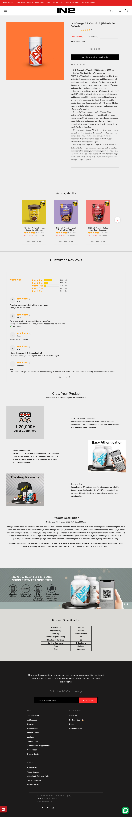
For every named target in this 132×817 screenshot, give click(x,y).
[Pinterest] (84, 64)
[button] (86, 30)
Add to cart (34, 242)
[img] (23, 298)
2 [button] (63, 377)
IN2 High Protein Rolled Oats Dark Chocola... (98, 229)
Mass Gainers (33, 732)
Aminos (30, 736)
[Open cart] (126, 10)
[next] (117, 220)
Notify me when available (95, 57)
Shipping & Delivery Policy (38, 775)
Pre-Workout (32, 728)
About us (73, 715)
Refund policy (33, 784)
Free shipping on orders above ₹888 (17, 2)
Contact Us (32, 767)
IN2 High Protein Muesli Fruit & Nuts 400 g (66, 229)
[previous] (14, 220)
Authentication (75, 728)
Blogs (71, 723)
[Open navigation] (5, 11)
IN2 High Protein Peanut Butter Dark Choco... (33, 229)
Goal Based (32, 749)
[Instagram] (53, 806)
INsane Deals (33, 753)
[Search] (120, 10)
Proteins (30, 723)
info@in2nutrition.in (50, 798)
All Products (32, 719)
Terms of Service (34, 780)
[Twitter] (81, 64)
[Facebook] (77, 64)
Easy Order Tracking (41, 2)
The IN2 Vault (33, 715)
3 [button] (66, 377)
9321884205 (47, 801)
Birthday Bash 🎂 (76, 719)
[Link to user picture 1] (15, 326)
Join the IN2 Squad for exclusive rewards (67, 2)
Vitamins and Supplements (38, 745)
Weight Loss (32, 741)
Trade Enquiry (33, 771)
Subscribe (88, 700)
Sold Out (95, 49)
